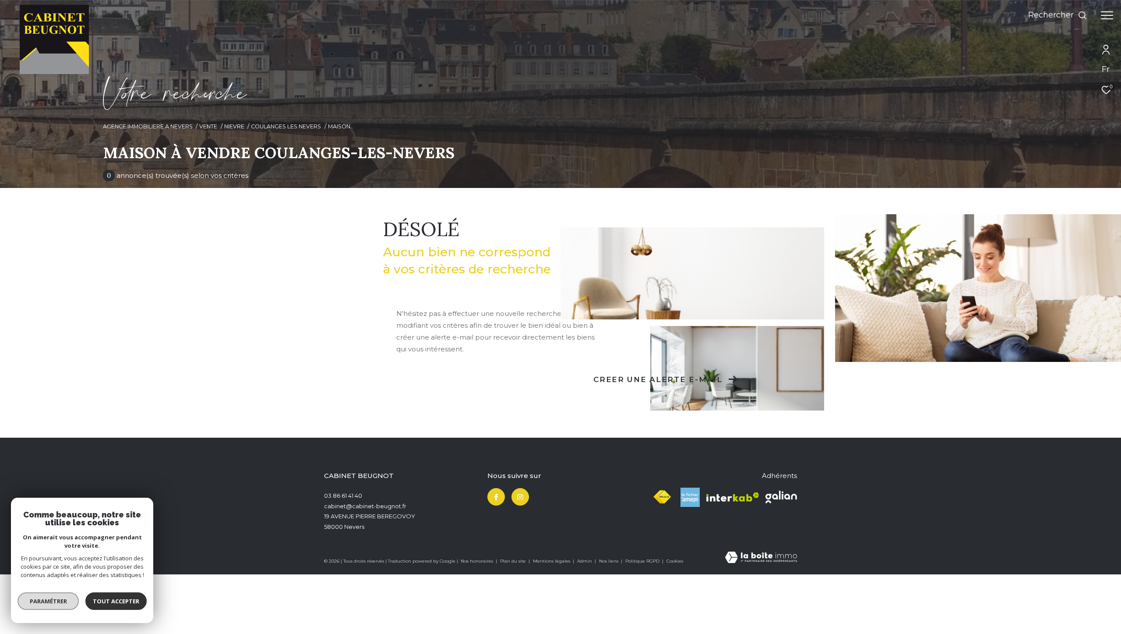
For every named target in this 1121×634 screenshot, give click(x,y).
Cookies (674, 561)
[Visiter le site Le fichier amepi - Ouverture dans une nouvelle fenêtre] (690, 497)
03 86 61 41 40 (343, 495)
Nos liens (609, 561)
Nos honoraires (477, 561)
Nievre (234, 126)
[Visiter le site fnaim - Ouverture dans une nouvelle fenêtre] (662, 497)
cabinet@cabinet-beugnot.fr (365, 506)
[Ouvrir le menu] (1107, 15)
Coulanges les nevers (286, 126)
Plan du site (513, 561)
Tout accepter (116, 601)
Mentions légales (552, 561)
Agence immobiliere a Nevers (148, 126)
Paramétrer (48, 601)
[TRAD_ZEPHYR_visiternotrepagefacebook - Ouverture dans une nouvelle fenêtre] (496, 497)
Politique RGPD (642, 561)
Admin (585, 561)
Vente (208, 126)
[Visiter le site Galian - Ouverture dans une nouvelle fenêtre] (781, 497)
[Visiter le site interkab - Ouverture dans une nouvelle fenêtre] (732, 497)
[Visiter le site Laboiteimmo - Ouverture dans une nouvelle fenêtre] (761, 558)
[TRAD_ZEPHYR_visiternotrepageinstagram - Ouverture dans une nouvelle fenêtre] (520, 497)
